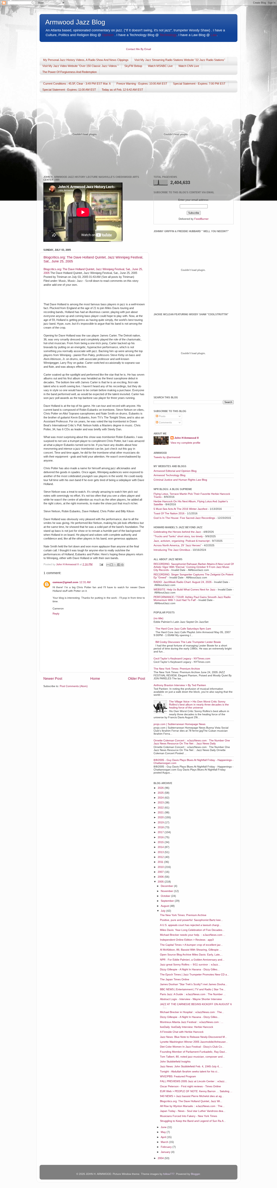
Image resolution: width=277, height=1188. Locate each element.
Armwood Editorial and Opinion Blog (175, 471)
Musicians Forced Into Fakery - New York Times (188, 1116)
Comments (165, 422)
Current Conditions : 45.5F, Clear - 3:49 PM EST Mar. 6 (77, 83)
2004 (161, 1158)
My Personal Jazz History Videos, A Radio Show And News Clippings (86, 59)
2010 (161, 867)
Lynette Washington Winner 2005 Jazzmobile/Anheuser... (194, 1041)
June (164, 1127)
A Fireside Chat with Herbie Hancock (182, 1031)
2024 (161, 797)
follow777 (168, 1174)
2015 (161, 842)
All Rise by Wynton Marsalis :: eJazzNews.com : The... (192, 1106)
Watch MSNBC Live (160, 65)
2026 (161, 787)
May (164, 1132)
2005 (161, 881)
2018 (161, 827)
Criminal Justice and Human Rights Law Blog (180, 479)
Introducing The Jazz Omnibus (172, 550)
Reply (56, 613)
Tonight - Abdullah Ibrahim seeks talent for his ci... (189, 1071)
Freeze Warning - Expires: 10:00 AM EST (141, 83)
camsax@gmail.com (65, 582)
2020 (161, 817)
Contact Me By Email (138, 49)
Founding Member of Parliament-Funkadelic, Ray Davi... (193, 1051)
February (166, 1147)
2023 (161, 802)
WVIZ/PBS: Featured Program (178, 1076)
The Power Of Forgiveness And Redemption (69, 71)
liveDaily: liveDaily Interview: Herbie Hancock (186, 1027)
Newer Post (52, 678)
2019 (161, 822)
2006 (161, 876)
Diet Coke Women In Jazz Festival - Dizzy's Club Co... (192, 1046)
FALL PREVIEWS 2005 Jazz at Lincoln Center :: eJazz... (193, 1081)
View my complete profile (185, 442)
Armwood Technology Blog (169, 475)
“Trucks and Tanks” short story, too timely (178, 536)
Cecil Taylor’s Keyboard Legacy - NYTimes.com (182, 658)
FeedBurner (201, 218)
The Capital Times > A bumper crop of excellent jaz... (191, 944)
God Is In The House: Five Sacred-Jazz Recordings (184, 518)
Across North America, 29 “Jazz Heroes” (177, 545)
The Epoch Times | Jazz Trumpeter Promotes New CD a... (194, 974)
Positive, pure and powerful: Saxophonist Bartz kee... (191, 920)
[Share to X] (115, 565)
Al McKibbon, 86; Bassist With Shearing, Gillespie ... (191, 949)
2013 (161, 852)
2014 (161, 847)
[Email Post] (101, 564)
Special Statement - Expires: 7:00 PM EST (199, 83)
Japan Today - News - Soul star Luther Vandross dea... (192, 1111)
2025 (161, 792)
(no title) (158, 618)
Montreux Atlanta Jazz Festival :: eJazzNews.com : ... (191, 1022)
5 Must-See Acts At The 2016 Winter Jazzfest (180, 509)
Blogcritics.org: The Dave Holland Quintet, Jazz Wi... (191, 1101)
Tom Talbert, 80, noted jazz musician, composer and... (192, 1056)
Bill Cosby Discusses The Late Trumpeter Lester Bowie (188, 642)
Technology (168, 35)
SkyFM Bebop (133, 65)
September (168, 900)
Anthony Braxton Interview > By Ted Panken (180, 685)
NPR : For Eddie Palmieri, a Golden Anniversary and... (192, 959)
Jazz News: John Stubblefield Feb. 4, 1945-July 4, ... (191, 1066)
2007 (161, 872)
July (163, 910)
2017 (161, 832)
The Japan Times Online (174, 979)
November (167, 891)
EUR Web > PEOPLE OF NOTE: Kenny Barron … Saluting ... (196, 1091)
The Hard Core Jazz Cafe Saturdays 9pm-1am (183, 628)
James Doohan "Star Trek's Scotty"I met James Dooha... (193, 984)
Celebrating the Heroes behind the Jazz (177, 531)
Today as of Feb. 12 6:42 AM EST (122, 89)
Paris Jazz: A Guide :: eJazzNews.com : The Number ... (193, 994)
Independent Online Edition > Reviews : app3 (187, 939)
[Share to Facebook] (119, 565)
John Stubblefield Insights (175, 1061)
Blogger (195, 1174)
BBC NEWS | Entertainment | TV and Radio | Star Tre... (193, 989)
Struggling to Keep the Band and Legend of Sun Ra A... (193, 1121)
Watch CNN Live (188, 65)
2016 (161, 837)
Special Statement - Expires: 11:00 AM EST (69, 89)
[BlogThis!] (111, 565)
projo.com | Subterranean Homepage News (179, 724)
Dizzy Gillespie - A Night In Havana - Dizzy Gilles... (190, 969)
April (164, 1137)
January (166, 1152)
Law (214, 35)
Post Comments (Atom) (74, 686)
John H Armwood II (186, 437)
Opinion (108, 35)
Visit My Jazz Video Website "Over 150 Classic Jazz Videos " (80, 65)
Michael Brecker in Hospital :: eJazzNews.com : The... (192, 1012)
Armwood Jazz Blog (75, 22)
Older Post (136, 678)
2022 (161, 807)
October (166, 896)
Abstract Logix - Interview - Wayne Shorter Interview (191, 999)
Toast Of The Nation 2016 (169, 513)
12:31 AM (85, 582)
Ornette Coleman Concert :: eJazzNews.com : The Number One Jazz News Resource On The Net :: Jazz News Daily (192, 742)
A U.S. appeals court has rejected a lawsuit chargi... (190, 925)
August (165, 906)
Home (95, 678)
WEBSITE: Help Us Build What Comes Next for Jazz (184, 589)
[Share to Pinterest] (122, 565)
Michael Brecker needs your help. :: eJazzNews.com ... (192, 934)
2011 (161, 862)
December (167, 886)
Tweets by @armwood (167, 457)
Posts (161, 416)
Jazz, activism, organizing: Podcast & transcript (182, 540)
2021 (161, 812)
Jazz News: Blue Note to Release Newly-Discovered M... (193, 1037)
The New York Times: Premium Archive (177, 668)
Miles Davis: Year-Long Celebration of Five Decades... (192, 930)
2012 (161, 857)
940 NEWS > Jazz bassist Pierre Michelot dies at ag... (192, 1096)
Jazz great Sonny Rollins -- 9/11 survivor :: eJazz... (190, 964)
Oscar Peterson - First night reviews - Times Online (190, 1086)
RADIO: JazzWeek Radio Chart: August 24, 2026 (183, 582)
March (165, 1142)
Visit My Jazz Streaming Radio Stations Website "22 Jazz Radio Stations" (179, 59)
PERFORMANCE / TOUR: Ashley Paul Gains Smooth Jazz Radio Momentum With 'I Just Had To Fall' (192, 599)
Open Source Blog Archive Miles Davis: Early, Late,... (191, 954)
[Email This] (108, 565)
